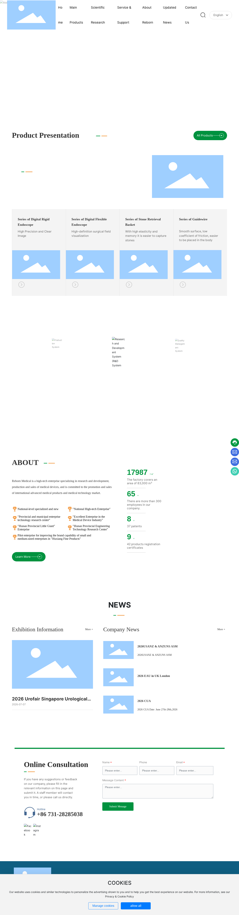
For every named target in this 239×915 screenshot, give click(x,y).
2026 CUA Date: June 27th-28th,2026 (157, 709)
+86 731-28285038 (60, 814)
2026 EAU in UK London (153, 675)
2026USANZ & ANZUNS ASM (157, 646)
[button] (204, 109)
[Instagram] (37, 827)
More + (89, 629)
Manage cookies (103, 905)
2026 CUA (144, 701)
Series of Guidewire (193, 219)
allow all (135, 905)
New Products (38, 164)
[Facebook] (27, 827)
